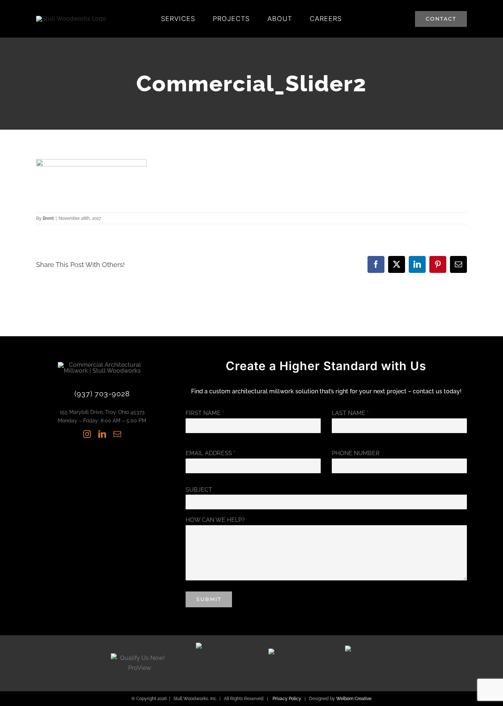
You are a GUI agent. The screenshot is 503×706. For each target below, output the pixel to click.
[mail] (117, 434)
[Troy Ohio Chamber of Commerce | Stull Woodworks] (363, 648)
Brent (48, 218)
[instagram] (87, 434)
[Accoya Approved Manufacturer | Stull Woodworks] (288, 651)
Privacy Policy (286, 698)
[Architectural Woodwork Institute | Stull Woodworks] (214, 645)
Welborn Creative (354, 698)
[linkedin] (102, 434)
